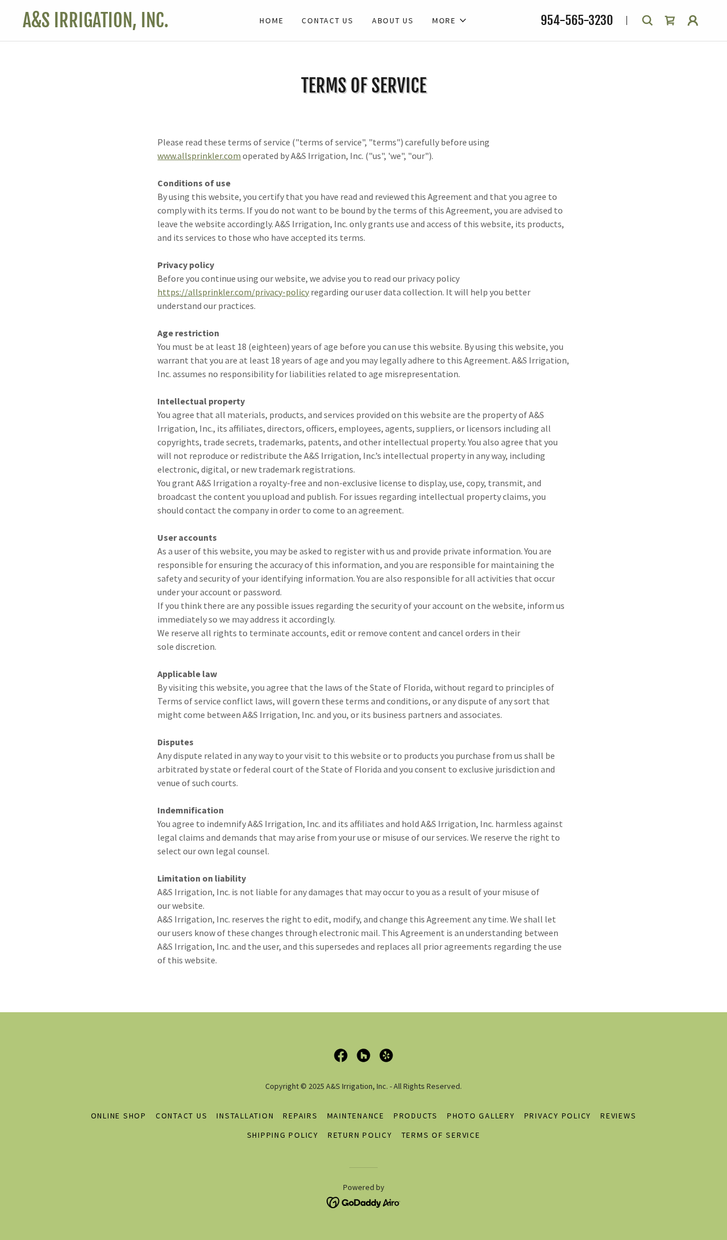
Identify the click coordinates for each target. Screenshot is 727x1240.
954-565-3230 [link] (577, 20)
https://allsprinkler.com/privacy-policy (233, 292)
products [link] (416, 1115)
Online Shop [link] (119, 1115)
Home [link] (271, 20)
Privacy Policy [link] (558, 1115)
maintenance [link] (356, 1115)
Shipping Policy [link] (283, 1135)
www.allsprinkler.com (199, 155)
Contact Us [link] (328, 20)
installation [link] (245, 1115)
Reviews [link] (618, 1115)
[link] (125, 24)
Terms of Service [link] (441, 1135)
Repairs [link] (300, 1115)
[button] (449, 20)
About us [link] (393, 20)
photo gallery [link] (481, 1115)
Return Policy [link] (360, 1135)
